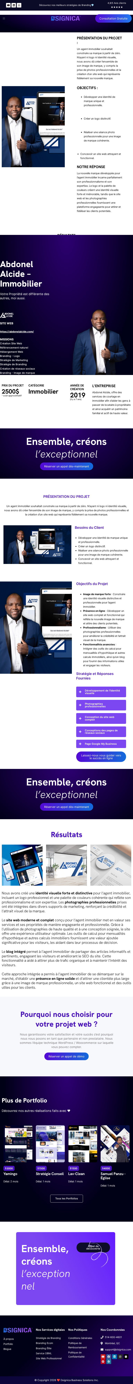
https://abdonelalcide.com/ (17, 331)
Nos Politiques (77, 1330)
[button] (3, 18)
